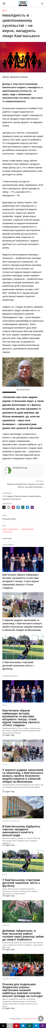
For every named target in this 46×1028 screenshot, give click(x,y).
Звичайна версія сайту (29, 1018)
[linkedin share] (18, 507)
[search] (42, 3)
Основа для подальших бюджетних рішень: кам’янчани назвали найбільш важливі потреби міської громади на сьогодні (22, 990)
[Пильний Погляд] (23, 3)
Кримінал (6, 925)
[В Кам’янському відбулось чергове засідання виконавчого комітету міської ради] (23, 807)
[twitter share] (3, 507)
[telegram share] (27, 507)
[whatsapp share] (22, 507)
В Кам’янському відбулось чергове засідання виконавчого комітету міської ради (21, 831)
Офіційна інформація (11, 821)
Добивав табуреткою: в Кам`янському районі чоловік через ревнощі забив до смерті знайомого (23, 935)
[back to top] (41, 1019)
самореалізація (27, 529)
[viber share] (32, 507)
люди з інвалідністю (10, 529)
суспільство (7, 532)
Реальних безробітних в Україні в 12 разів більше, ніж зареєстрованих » (25, 485)
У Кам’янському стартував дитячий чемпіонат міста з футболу (18, 665)
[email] (10, 1025)
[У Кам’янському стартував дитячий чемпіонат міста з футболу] (23, 646)
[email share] (8, 507)
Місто (4, 10)
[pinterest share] (13, 507)
